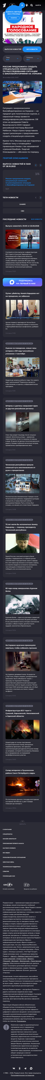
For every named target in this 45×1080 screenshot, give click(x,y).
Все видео (6, 853)
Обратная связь (8, 862)
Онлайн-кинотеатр (9, 839)
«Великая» (15, 961)
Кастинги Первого (9, 848)
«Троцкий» (6, 961)
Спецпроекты (7, 834)
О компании (7, 829)
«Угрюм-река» (21, 959)
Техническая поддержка (12, 866)
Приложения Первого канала (13, 843)
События (6, 871)
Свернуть (22, 824)
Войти (38, 5)
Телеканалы (21, 1021)
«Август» (13, 956)
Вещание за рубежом (30, 889)
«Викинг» (30, 959)
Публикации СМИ (9, 876)
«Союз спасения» (9, 959)
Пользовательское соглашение (14, 857)
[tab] (12, 49)
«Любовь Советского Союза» (28, 956)
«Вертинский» (24, 961)
